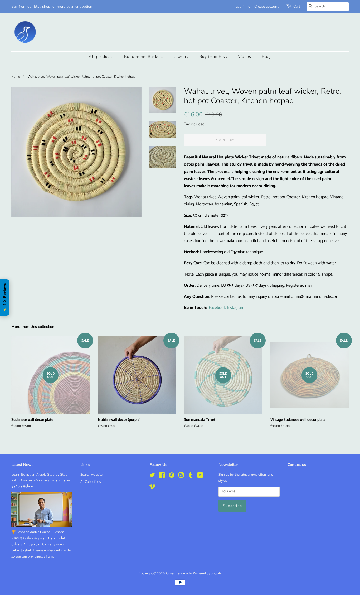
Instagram (235, 307)
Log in (241, 6)
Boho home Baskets (143, 56)
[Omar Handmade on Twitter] (152, 476)
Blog (266, 56)
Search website (91, 475)
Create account (266, 6)
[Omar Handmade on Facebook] (162, 476)
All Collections (90, 482)
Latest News (22, 464)
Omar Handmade (179, 573)
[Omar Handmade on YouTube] (200, 476)
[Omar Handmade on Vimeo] (152, 488)
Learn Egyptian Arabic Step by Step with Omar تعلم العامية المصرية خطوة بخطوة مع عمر (40, 480)
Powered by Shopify (207, 573)
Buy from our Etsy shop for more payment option (51, 6)
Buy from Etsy (213, 56)
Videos (244, 56)
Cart (296, 6)
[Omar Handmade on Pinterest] (171, 476)
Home (15, 76)
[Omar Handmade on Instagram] (181, 476)
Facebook (217, 307)
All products (101, 56)
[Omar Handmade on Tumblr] (190, 476)
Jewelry (181, 56)
